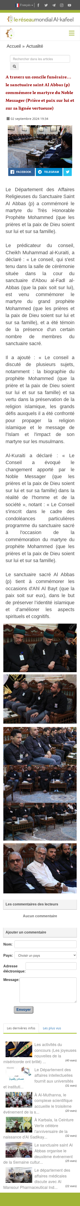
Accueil (14, 46)
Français (25, 5)
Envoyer (23, 1009)
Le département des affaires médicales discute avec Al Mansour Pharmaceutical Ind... (36, 1178)
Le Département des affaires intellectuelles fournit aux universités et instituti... (38, 1078)
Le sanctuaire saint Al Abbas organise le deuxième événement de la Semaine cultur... (38, 1153)
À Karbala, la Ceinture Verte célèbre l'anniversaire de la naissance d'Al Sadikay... (38, 1128)
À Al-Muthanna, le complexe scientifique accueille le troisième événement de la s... (37, 1103)
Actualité (34, 46)
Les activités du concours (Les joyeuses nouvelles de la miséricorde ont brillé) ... (39, 1052)
